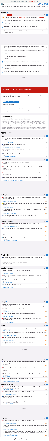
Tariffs (11, 335)
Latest (5, 14)
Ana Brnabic (35, 9)
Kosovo (11, 201)
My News (21, 439)
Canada (14, 335)
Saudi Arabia (11, 316)
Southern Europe (8, 9)
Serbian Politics (29, 9)
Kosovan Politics (6, 147)
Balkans (4, 142)
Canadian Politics (6, 335)
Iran (25, 6)
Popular (9, 14)
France (7, 316)
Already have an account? (8, 104)
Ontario (4, 344)
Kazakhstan (8, 240)
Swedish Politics (6, 311)
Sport (18, 164)
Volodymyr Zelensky (12, 394)
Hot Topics (7, 6)
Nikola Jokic (13, 164)
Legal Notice (24, 108)
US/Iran (4, 330)
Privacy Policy (17, 108)
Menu (27, 439)
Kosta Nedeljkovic (6, 180)
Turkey (4, 282)
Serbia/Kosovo (22, 9)
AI (34, 6)
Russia (11, 235)
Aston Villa (12, 180)
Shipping (11, 287)
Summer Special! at (23, 1)
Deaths (8, 376)
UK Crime (15, 365)
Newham (4, 376)
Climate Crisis (30, 6)
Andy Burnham (8, 322)
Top (2, 14)
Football (43, 6)
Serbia (2, 9)
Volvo (4, 365)
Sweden (11, 311)
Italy (11, 277)
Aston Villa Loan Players (19, 180)
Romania (7, 389)
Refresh (33, 439)
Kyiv (3, 322)
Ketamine (4, 381)
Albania (11, 156)
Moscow (15, 429)
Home (2, 6)
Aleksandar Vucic (6, 201)
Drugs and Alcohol (15, 381)
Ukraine (21, 6)
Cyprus (4, 273)
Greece (7, 273)
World (14, 6)
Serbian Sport (15, 9)
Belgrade (41, 9)
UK (11, 6)
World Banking (12, 403)
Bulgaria (7, 235)
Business (38, 6)
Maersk (7, 287)
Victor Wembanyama (7, 164)
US (9, 330)
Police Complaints (9, 365)
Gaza (18, 6)
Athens (7, 282)
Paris (4, 316)
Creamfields (9, 381)
